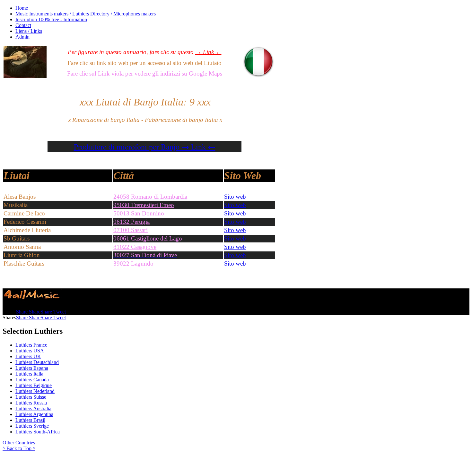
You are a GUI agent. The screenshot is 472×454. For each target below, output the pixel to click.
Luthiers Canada (32, 379)
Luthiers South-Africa (37, 431)
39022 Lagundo (133, 263)
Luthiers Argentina (34, 414)
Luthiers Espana (31, 368)
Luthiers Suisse (30, 397)
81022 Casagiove (134, 246)
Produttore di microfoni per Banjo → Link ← (144, 146)
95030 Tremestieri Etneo (143, 205)
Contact (23, 25)
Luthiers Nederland (35, 391)
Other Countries (19, 442)
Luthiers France (31, 345)
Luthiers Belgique (33, 385)
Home (21, 8)
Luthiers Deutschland (37, 362)
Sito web (235, 196)
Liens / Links (28, 31)
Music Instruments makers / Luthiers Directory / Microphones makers (85, 13)
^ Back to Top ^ (19, 448)
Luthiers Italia (29, 374)
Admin (22, 37)
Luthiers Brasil (30, 420)
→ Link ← (208, 52)
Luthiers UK (28, 356)
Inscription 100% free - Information (51, 19)
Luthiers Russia (31, 402)
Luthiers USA (29, 350)
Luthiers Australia (33, 408)
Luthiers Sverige (32, 426)
